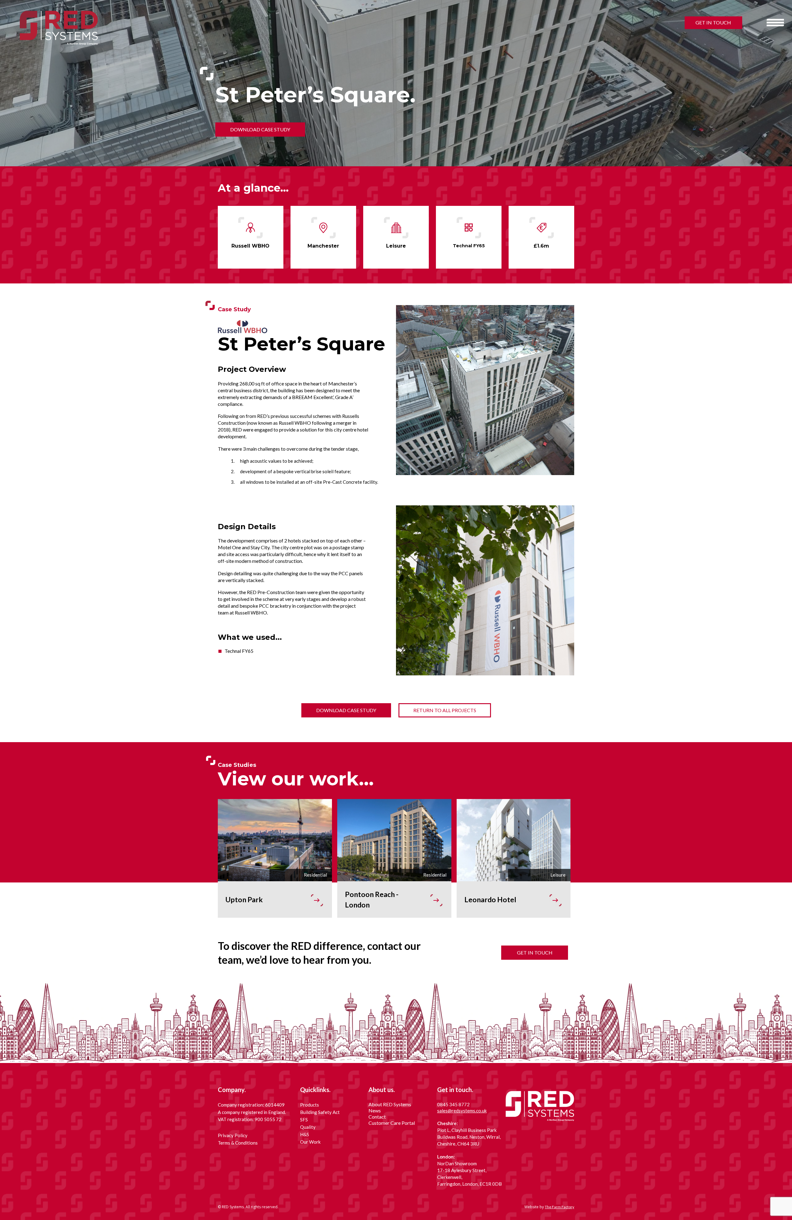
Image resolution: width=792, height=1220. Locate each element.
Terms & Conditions (238, 1143)
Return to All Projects (444, 710)
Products (309, 1104)
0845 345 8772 (453, 1104)
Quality (308, 1127)
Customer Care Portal (391, 1123)
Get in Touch (535, 952)
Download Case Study (260, 129)
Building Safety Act (320, 1112)
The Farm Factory (559, 1207)
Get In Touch (713, 22)
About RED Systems (389, 1104)
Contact (377, 1117)
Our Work (310, 1142)
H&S (304, 1134)
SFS (304, 1119)
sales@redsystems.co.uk (462, 1110)
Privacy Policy (233, 1135)
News (374, 1110)
